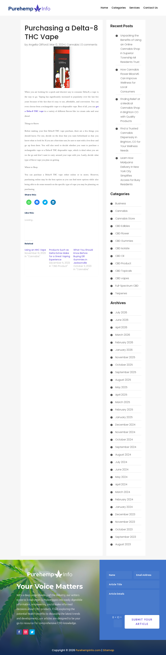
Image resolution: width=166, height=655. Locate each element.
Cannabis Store (125, 218)
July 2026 (121, 312)
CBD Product (123, 263)
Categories (119, 8)
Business (120, 203)
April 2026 (121, 327)
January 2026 (124, 350)
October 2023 (124, 529)
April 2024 (121, 484)
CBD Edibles (122, 226)
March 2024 (122, 492)
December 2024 (125, 425)
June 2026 (121, 320)
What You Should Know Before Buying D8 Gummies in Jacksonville (83, 256)
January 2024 (124, 507)
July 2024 (121, 462)
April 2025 (121, 395)
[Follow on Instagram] (25, 632)
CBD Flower (122, 233)
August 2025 (123, 380)
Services (134, 8)
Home (104, 8)
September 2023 (125, 537)
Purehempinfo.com (88, 650)
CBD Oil (119, 256)
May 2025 (121, 387)
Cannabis (73, 44)
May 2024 (121, 477)
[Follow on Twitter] (32, 632)
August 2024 (123, 454)
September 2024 (125, 447)
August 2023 (123, 544)
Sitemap (108, 650)
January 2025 (124, 417)
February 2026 (124, 342)
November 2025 (125, 357)
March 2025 (122, 402)
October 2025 (124, 365)
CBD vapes (122, 278)
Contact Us (150, 8)
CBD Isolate (122, 248)
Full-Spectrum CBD (126, 286)
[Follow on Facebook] (19, 632)
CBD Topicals (123, 271)
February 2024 (124, 499)
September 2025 (125, 372)
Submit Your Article (142, 621)
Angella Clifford (38, 44)
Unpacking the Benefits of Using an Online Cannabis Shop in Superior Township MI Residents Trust (130, 49)
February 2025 (124, 409)
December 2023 (125, 514)
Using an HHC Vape (35, 249)
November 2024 (125, 432)
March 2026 (122, 335)
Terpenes (121, 293)
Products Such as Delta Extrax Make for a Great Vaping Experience (59, 254)
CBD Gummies (124, 241)
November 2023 (125, 522)
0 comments (89, 44)
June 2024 (121, 469)
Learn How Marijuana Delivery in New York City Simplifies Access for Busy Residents (130, 171)
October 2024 (124, 439)
